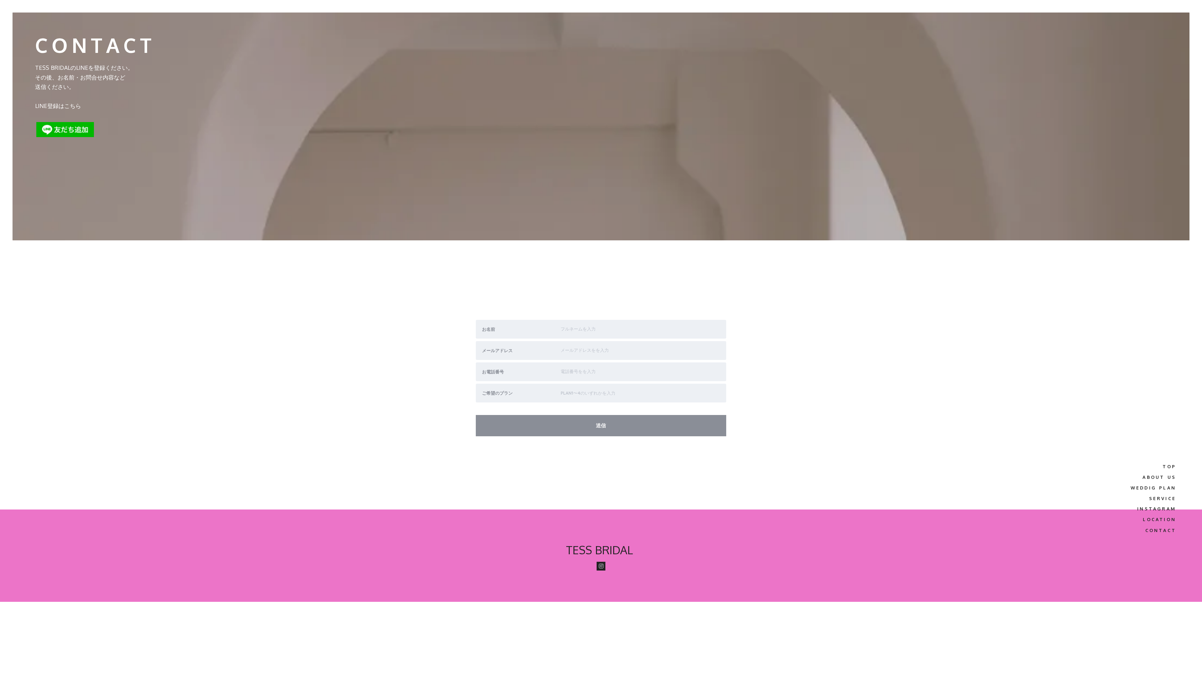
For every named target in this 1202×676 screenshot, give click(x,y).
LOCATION (1159, 519)
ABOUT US (1159, 477)
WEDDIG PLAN (1153, 487)
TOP (1169, 466)
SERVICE (1162, 498)
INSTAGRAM (1156, 508)
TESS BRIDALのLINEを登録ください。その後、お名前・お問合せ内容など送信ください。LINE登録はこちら (84, 86)
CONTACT (1160, 530)
